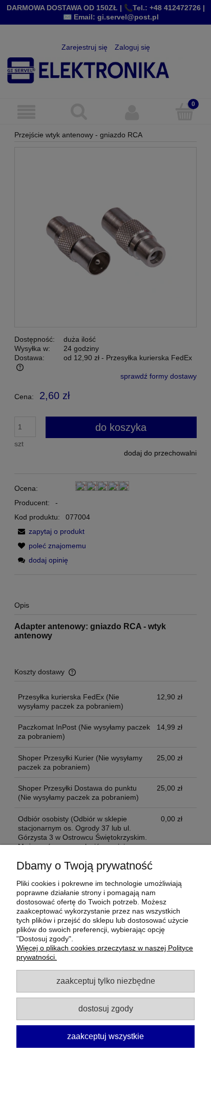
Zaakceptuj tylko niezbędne (105, 980)
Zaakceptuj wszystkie (105, 1036)
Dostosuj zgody (105, 1008)
